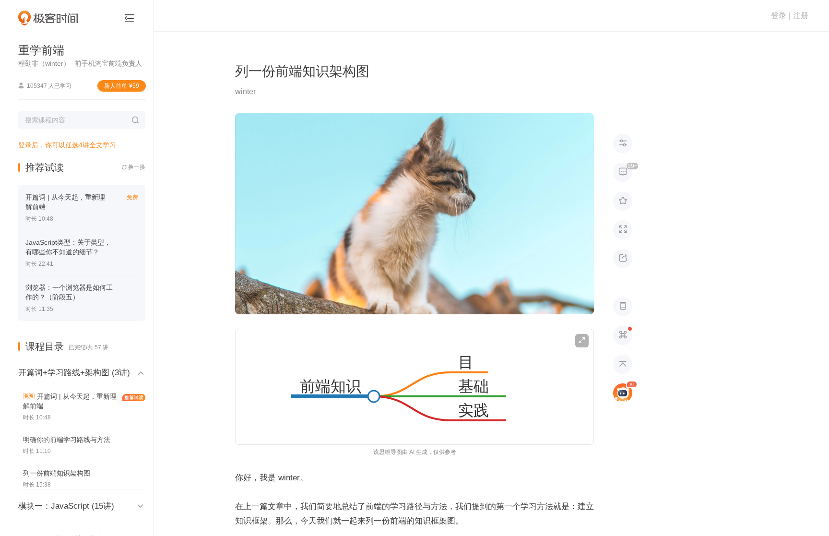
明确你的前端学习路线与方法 (66, 439)
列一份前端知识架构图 (56, 473)
